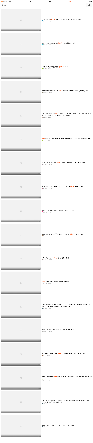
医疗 (30, 1)
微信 (50, 1)
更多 (90, 1)
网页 (10, 1)
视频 (70, 1)
